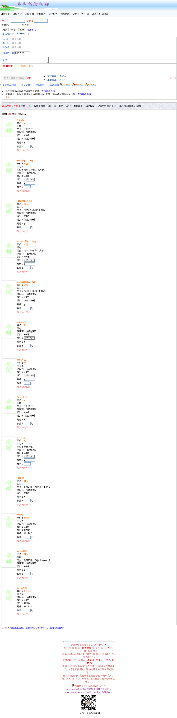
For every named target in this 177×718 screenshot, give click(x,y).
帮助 (74, 14)
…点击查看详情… (48, 91)
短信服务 (53, 14)
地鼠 (44, 106)
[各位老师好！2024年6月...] (15, 33)
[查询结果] (135, 106)
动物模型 (91, 106)
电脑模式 (103, 14)
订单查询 (29, 14)
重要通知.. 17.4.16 (56, 79)
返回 (94, 14)
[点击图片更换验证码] (25, 25)
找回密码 (64, 14)
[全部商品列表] (121, 106)
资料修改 (41, 14)
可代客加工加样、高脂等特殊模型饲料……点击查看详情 (35, 627)
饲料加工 (79, 106)
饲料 (61, 106)
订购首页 (5, 14)
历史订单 (84, 14)
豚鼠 (36, 106)
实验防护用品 (104, 106)
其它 (69, 106)
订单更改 (17, 14)
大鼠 (16, 106)
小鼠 (24, 106)
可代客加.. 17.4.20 (56, 76)
